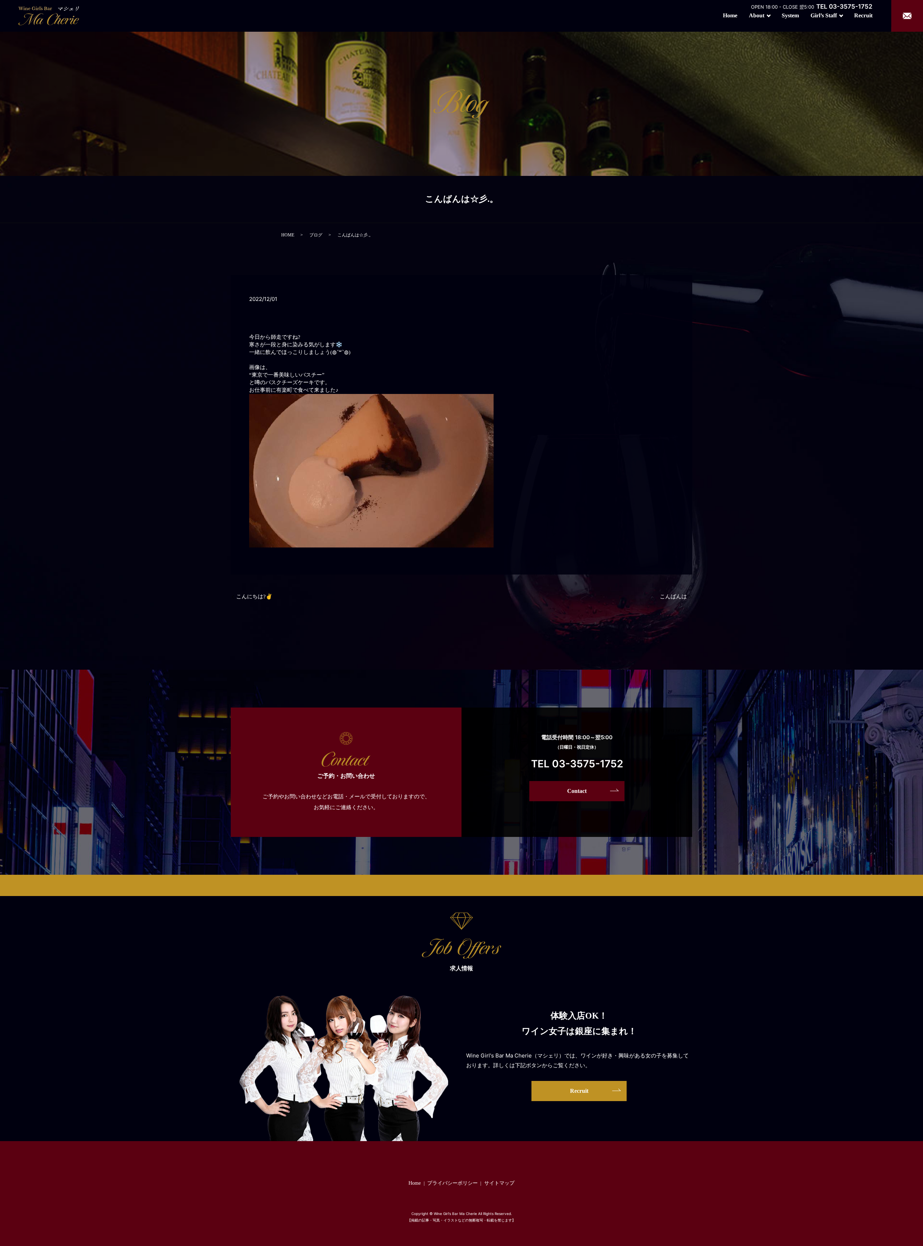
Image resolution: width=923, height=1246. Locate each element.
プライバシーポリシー (452, 1183)
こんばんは (673, 596)
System (790, 15)
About (756, 15)
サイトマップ (499, 1183)
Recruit (863, 15)
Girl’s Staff (824, 15)
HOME (287, 235)
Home (730, 15)
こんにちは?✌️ (254, 596)
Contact (577, 791)
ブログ (315, 235)
